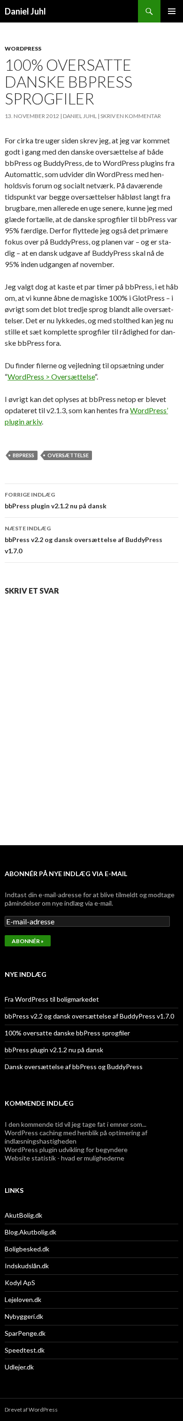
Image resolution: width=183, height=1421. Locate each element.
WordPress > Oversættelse (51, 376)
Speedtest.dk (25, 1350)
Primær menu (171, 11)
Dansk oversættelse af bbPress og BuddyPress (74, 1067)
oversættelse (68, 455)
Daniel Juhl (25, 11)
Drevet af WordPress (31, 1409)
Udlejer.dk (19, 1367)
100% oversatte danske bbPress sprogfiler (67, 1033)
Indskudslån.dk (27, 1266)
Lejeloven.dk (23, 1299)
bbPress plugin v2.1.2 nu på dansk (56, 500)
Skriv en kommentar (130, 115)
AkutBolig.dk (23, 1215)
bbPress (23, 455)
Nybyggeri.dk (24, 1316)
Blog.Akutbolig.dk (30, 1232)
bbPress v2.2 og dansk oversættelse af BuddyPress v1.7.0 (83, 540)
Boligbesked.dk (27, 1249)
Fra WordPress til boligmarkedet (52, 999)
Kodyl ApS (20, 1283)
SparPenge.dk (25, 1333)
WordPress (23, 48)
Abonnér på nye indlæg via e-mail (66, 874)
